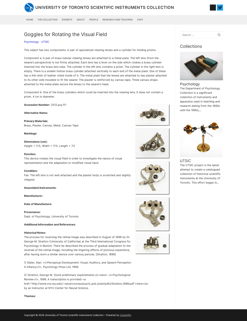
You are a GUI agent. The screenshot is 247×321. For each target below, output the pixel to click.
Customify (125, 315)
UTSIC (45, 41)
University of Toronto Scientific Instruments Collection (104, 7)
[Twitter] (220, 8)
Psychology (31, 41)
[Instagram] (213, 8)
